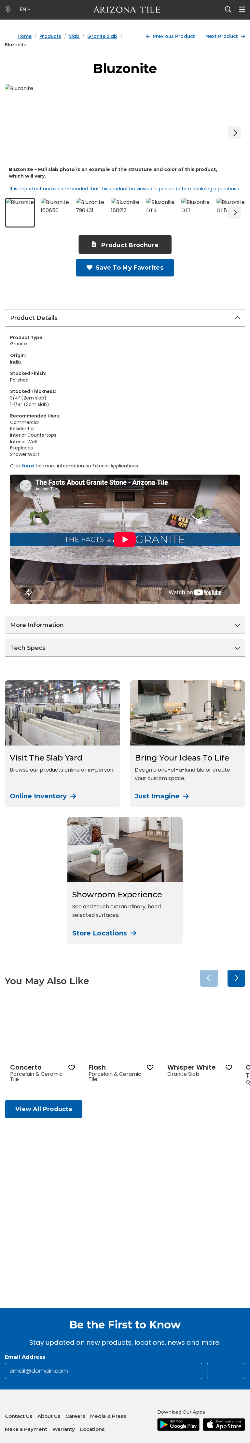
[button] (25, 9)
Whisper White (191, 1067)
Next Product (221, 36)
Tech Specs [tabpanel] (28, 647)
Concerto (26, 1067)
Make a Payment (26, 1427)
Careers (75, 1416)
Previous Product (174, 36)
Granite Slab (102, 36)
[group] (42, 1043)
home (25, 36)
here (28, 466)
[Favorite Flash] (150, 1067)
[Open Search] (228, 9)
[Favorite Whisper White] (229, 1067)
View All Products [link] (43, 1109)
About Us (48, 1416)
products (50, 36)
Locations (92, 1429)
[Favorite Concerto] (71, 1067)
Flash (97, 1067)
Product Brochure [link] (130, 245)
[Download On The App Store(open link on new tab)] (224, 1424)
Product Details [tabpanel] (34, 318)
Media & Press (108, 1416)
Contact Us (18, 1416)
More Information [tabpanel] (37, 625)
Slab (74, 36)
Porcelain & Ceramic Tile (36, 1076)
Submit (229, 1371)
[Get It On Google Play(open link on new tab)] (178, 1424)
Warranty (63, 1429)
